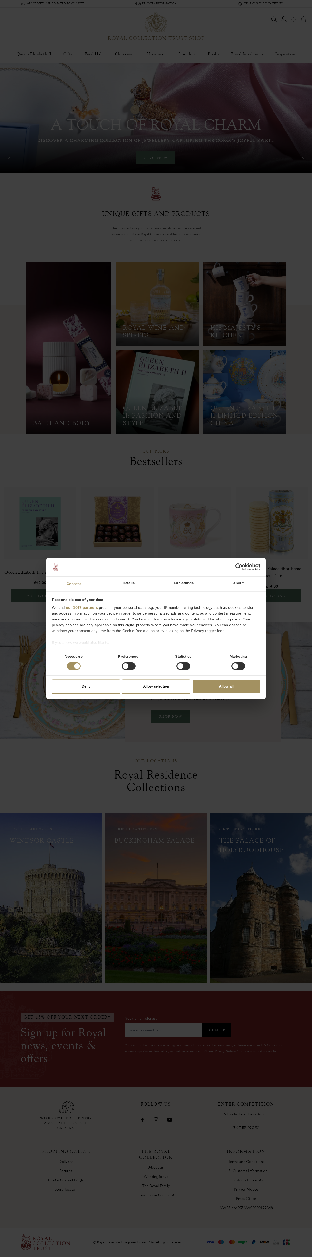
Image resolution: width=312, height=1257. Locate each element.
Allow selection (156, 686)
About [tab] (238, 583)
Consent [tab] (74, 584)
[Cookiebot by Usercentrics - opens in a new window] (239, 567)
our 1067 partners (82, 607)
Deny (86, 686)
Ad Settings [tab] (183, 583)
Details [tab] (129, 583)
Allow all (226, 686)
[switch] (129, 666)
